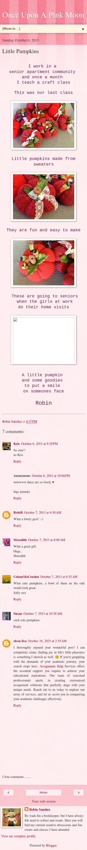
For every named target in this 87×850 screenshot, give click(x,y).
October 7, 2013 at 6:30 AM (42, 512)
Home (43, 792)
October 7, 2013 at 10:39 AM (42, 613)
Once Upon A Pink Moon (43, 14)
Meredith (20, 539)
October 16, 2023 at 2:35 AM (47, 641)
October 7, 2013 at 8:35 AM (58, 576)
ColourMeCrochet (26, 576)
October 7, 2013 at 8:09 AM (46, 540)
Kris (16, 443)
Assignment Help (51, 666)
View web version (43, 801)
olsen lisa (19, 640)
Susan (17, 613)
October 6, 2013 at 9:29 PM (39, 443)
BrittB (18, 512)
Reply (17, 461)
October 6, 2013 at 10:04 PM (51, 475)
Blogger (51, 845)
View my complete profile (18, 836)
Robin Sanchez (39, 809)
